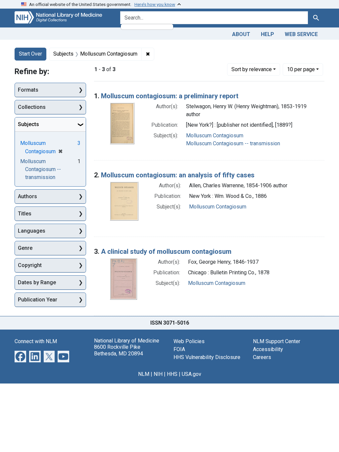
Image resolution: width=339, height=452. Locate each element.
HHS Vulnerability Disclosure (206, 357)
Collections (32, 107)
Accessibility (268, 349)
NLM (143, 374)
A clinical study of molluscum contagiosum (166, 251)
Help (267, 34)
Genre (25, 248)
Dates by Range (37, 282)
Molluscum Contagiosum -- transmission (233, 143)
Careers (262, 357)
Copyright (30, 265)
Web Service (301, 34)
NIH (158, 374)
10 (301, 69)
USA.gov (191, 374)
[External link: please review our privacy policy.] (20, 356)
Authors (27, 196)
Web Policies (189, 341)
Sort (251, 69)
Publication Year (37, 299)
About (241, 34)
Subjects (28, 124)
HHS (172, 374)
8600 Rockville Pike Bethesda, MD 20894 (118, 350)
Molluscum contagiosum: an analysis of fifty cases (178, 175)
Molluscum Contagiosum (214, 135)
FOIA (179, 349)
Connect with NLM (36, 341)
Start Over (30, 54)
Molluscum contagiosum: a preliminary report (169, 96)
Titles (24, 213)
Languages (31, 231)
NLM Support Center (276, 341)
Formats (28, 90)
